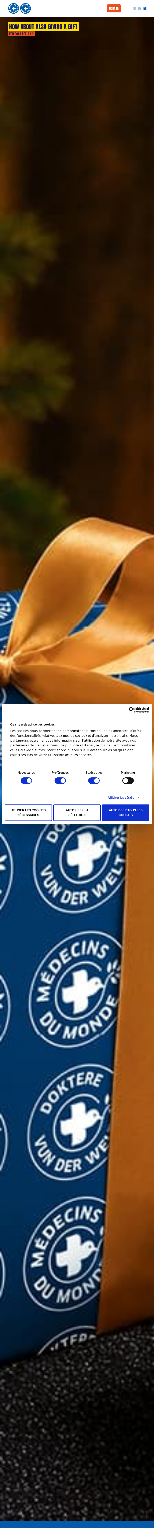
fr (134, 8)
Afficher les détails (121, 797)
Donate (114, 8)
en (144, 8)
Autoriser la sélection (77, 812)
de (139, 8)
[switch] (60, 780)
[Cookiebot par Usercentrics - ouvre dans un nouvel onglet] (135, 710)
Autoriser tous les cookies (126, 812)
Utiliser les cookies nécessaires (28, 812)
